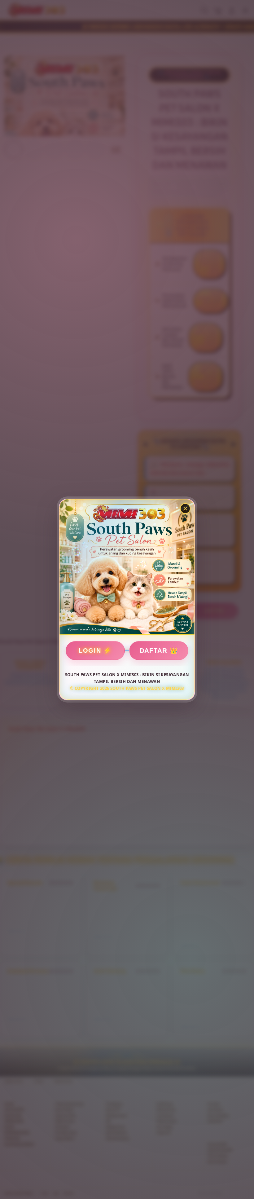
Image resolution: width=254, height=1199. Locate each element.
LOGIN (90, 650)
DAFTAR (153, 650)
